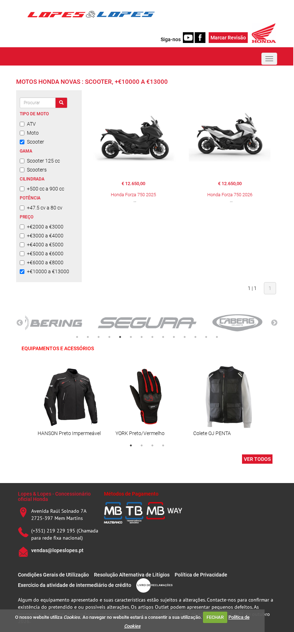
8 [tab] (152, 337)
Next (274, 323)
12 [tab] (195, 337)
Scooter (35, 142)
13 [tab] (206, 337)
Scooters (37, 170)
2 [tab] (87, 337)
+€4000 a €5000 (45, 244)
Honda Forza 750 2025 (133, 194)
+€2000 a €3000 (45, 227)
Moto (33, 133)
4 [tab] (109, 337)
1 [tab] (77, 337)
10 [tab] (173, 337)
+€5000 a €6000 (45, 253)
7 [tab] (141, 337)
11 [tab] (184, 337)
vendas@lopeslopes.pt (57, 550)
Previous (19, 323)
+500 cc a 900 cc (45, 189)
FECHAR (215, 617)
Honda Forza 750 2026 (229, 194)
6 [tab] (130, 337)
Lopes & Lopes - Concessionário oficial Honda (54, 496)
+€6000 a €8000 (45, 262)
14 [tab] (216, 337)
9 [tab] (163, 337)
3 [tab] (98, 337)
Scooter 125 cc (43, 161)
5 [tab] (120, 337)
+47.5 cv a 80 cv (44, 208)
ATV (31, 124)
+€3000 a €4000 (45, 235)
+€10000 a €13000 (48, 271)
